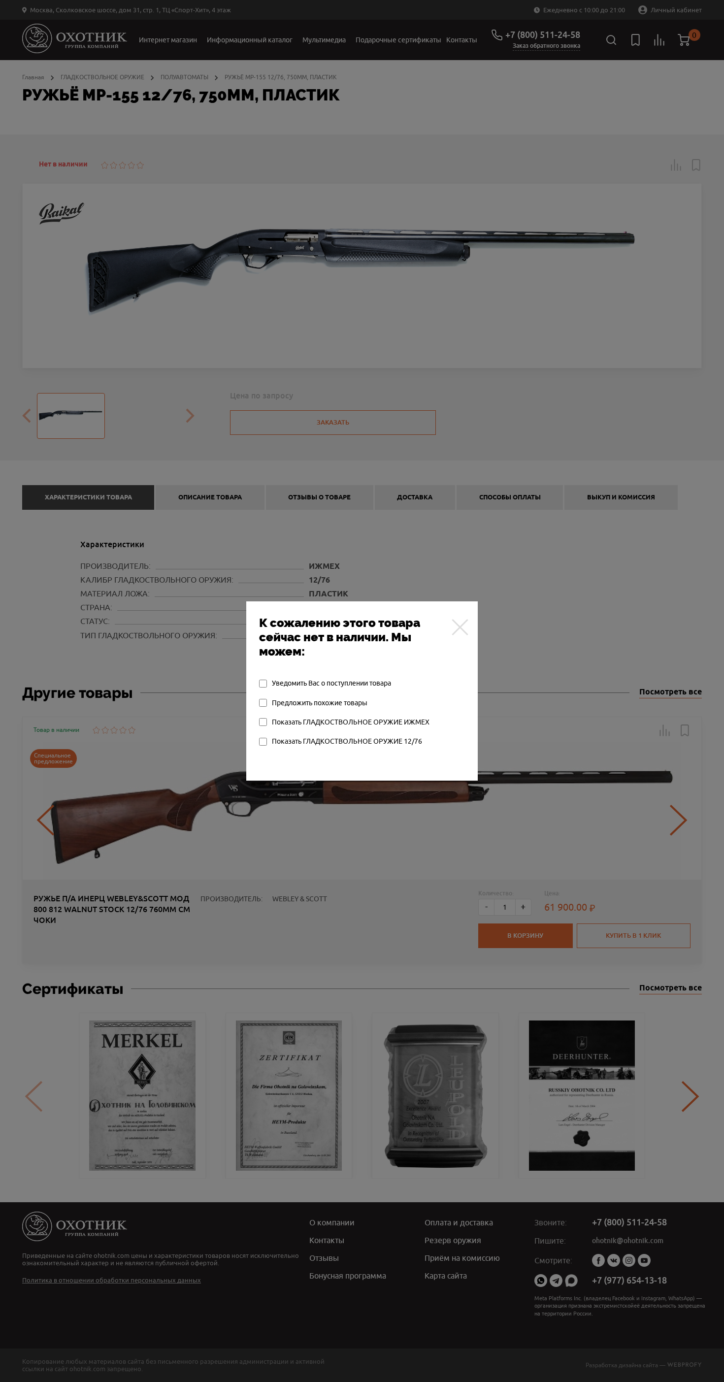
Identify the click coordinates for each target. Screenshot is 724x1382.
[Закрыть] (460, 627)
